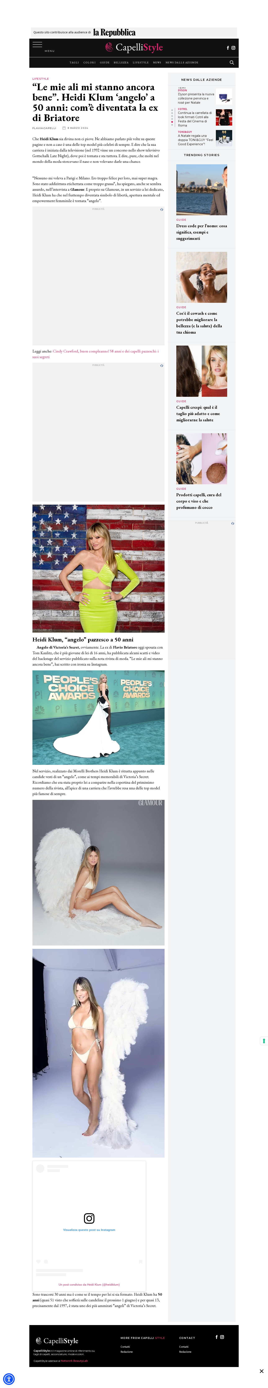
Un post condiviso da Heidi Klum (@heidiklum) (89, 1284)
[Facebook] (228, 48)
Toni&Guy (185, 111)
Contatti (125, 1347)
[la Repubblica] (114, 32)
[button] (172, 110)
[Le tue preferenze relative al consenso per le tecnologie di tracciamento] (264, 1041)
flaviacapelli (44, 128)
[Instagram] (233, 48)
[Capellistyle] (134, 47)
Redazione (127, 1352)
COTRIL (182, 88)
